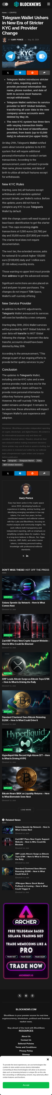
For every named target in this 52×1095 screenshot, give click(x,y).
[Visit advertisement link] (26, 941)
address (12, 275)
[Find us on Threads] (32, 996)
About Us (26, 1036)
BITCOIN (7, 673)
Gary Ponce (17, 40)
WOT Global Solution (12, 465)
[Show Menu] (48, 4)
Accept (26, 1085)
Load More (26, 810)
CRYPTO (12, 13)
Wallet (33, 142)
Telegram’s (37, 206)
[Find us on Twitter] (19, 996)
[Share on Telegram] (20, 72)
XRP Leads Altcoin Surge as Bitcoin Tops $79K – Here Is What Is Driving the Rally (32, 856)
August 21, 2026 (9, 686)
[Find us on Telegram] (26, 996)
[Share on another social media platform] (44, 72)
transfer (22, 333)
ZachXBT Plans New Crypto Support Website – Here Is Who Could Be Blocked (32, 842)
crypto (34, 227)
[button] (47, 1059)
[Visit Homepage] (28, 4)
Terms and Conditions (26, 1047)
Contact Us (26, 1040)
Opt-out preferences (17, 1091)
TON (31, 291)
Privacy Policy (26, 1051)
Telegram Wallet (27, 461)
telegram (12, 461)
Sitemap (26, 1054)
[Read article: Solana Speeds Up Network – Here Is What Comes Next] (26, 588)
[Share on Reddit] (32, 72)
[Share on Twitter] (8, 72)
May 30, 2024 (33, 40)
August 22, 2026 (9, 609)
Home (4, 13)
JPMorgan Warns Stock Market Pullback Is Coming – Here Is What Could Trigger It (31, 886)
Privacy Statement (33, 1091)
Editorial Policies (26, 1043)
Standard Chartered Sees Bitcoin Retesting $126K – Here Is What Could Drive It (30, 871)
